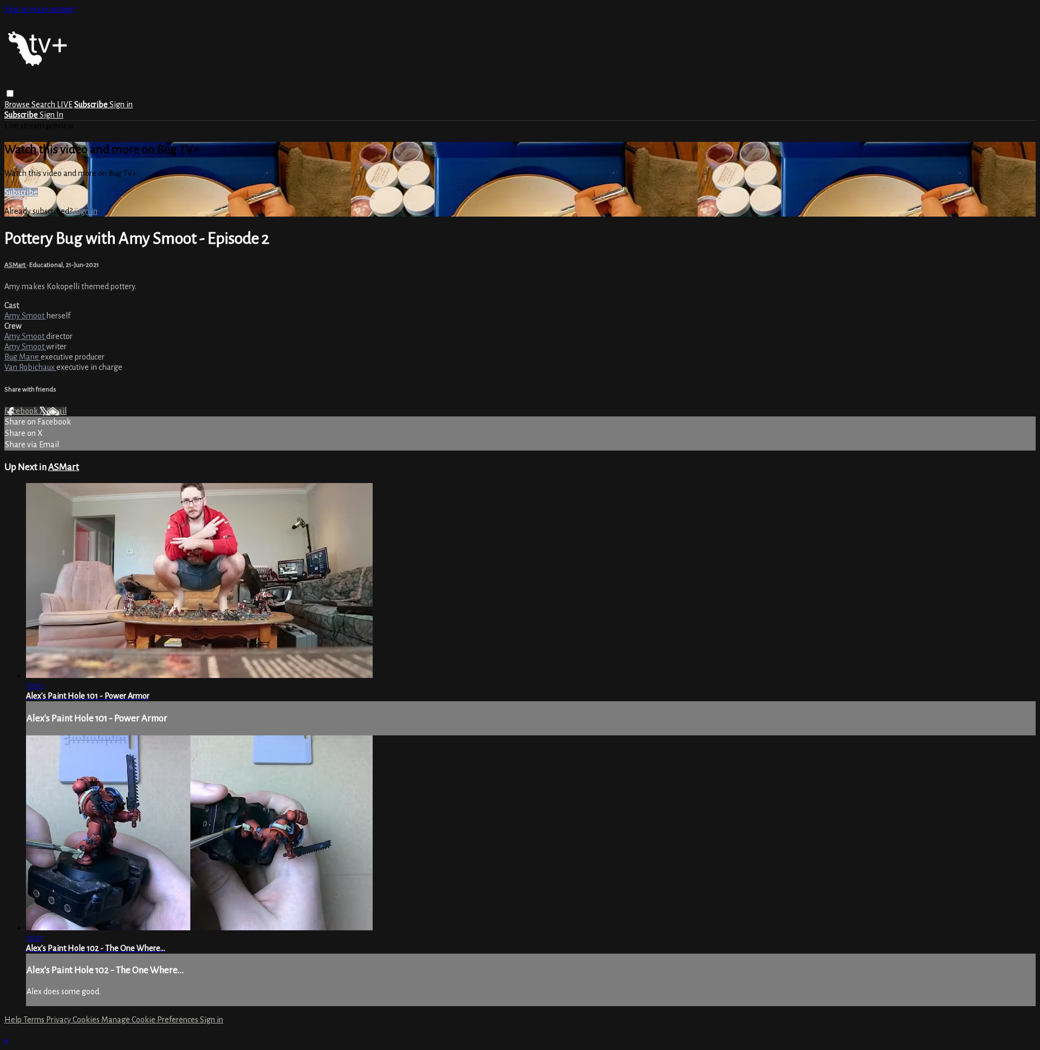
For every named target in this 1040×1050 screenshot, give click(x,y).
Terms (34, 1019)
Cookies (87, 1019)
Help (13, 1019)
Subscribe (21, 192)
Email (57, 411)
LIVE (65, 104)
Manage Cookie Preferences (150, 1019)
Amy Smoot (25, 315)
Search (44, 104)
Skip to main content (39, 9)
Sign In (51, 114)
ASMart (15, 265)
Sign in (121, 104)
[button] (10, 93)
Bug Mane (22, 357)
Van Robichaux (30, 367)
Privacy (59, 1019)
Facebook (22, 411)
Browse (17, 104)
